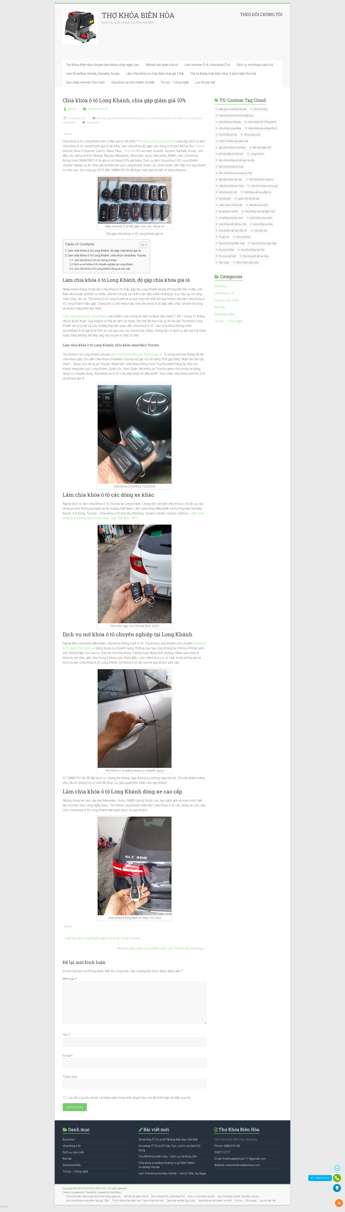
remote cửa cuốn (258, 204)
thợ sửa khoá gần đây (264, 243)
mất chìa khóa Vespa (261, 179)
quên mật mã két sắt (230, 204)
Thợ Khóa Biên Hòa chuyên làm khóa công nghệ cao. (103, 65)
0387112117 (222, 1152)
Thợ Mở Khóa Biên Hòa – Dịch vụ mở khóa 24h (168, 1156)
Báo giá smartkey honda (233, 109)
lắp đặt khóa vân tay (230, 179)
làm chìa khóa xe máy (231, 166)
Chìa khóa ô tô (252, 134)
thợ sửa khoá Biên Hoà (231, 243)
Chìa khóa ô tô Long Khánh (131, 118)
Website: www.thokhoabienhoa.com (237, 1165)
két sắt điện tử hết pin (231, 153)
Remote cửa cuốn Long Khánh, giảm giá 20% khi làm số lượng (161, 948)
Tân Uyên (224, 262)
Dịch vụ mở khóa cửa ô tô (255, 65)
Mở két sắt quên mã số (162, 65)
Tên (66, 1035)
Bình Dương (260, 109)
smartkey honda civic (231, 217)
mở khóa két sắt (228, 192)
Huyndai (129, 151)
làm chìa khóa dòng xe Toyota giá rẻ (136, 354)
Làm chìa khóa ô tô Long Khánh (85, 316)
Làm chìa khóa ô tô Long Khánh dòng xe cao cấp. (102, 268)
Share (67, 134)
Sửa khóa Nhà (224, 314)
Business (220, 286)
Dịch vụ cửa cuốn (226, 300)
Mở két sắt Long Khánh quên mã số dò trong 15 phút (101, 938)
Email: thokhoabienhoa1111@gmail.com (240, 1158)
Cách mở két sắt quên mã (233, 141)
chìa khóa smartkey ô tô (158, 118)
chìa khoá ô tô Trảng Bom (262, 121)
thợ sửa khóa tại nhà (252, 249)
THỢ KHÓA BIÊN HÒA (138, 15)
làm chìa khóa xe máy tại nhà (235, 173)
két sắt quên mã (262, 147)
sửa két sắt (260, 230)
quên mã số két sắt (248, 198)
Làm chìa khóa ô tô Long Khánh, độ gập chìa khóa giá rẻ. (104, 250)
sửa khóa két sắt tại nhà (232, 224)
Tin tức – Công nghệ (174, 82)
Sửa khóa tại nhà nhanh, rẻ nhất (132, 82)
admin (71, 109)
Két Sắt (219, 307)
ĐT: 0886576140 (320, 1177)
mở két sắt (225, 198)
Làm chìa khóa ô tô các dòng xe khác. (95, 260)
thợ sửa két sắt (227, 256)
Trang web (70, 1077)
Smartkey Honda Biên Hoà (260, 211)
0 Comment (92, 122)
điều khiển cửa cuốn (247, 262)
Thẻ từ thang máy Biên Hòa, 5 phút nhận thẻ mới (223, 73)
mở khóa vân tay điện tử (257, 192)
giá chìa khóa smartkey (232, 147)
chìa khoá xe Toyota (230, 121)
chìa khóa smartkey (230, 128)
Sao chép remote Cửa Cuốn (85, 82)
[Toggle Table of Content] (141, 244)
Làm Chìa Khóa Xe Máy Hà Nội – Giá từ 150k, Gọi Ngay (172, 1173)
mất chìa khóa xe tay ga (264, 185)
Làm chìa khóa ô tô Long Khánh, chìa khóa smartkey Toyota (107, 255)
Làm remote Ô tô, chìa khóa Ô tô (207, 65)
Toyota (199, 146)
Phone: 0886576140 (227, 1145)
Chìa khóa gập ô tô (106, 118)
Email (67, 1056)
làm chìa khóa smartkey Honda (236, 160)
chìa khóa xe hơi (228, 134)
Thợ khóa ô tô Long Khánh (156, 141)
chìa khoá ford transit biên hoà (236, 115)
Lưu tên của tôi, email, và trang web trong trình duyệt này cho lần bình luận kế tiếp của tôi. (129, 1098)
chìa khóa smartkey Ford (262, 128)
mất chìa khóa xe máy (231, 185)
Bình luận (70, 979)
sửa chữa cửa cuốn (261, 217)
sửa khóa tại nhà (263, 224)
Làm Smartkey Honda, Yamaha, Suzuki (93, 73)
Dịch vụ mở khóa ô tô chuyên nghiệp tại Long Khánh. (104, 264)
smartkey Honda (228, 211)
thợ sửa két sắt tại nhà (255, 256)
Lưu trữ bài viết (205, 82)
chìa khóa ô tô (97, 109)
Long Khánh (69, 122)
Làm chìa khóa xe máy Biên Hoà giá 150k (155, 73)
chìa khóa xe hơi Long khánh (187, 118)
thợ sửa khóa (226, 249)
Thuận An (224, 236)
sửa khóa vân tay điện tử (233, 230)
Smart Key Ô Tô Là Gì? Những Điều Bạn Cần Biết (168, 1139)
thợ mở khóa (244, 236)
